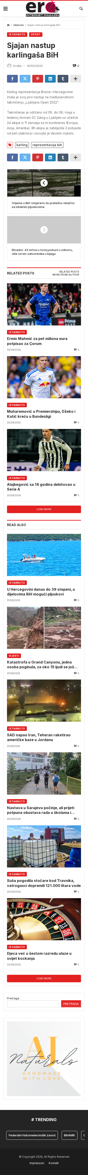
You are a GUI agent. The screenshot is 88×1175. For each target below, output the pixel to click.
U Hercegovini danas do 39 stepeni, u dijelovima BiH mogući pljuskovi (41, 591)
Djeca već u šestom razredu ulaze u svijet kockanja (39, 955)
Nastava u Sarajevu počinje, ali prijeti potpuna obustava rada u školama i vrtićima (40, 810)
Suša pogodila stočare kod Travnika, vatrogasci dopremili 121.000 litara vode (44, 883)
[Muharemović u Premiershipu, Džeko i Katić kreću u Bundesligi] (44, 377)
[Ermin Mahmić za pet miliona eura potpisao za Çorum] (44, 304)
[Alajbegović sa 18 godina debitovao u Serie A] (44, 450)
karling (22, 145)
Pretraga (13, 998)
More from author (66, 274)
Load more (44, 509)
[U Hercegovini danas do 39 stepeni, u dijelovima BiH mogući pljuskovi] (44, 555)
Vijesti (14, 655)
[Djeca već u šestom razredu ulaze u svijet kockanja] (44, 919)
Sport (36, 34)
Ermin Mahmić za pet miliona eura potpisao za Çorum (37, 341)
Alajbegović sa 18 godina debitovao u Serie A (41, 486)
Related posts (69, 271)
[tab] (69, 271)
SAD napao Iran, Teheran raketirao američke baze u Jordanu (39, 737)
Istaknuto (18, 25)
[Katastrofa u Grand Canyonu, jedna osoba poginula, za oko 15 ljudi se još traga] (44, 628)
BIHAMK (63, 1135)
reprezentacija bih (47, 145)
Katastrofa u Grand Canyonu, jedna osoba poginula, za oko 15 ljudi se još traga (40, 665)
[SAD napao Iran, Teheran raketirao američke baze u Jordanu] (44, 701)
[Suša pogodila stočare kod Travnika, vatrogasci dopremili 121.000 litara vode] (44, 846)
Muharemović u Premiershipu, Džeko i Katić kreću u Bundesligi (41, 413)
